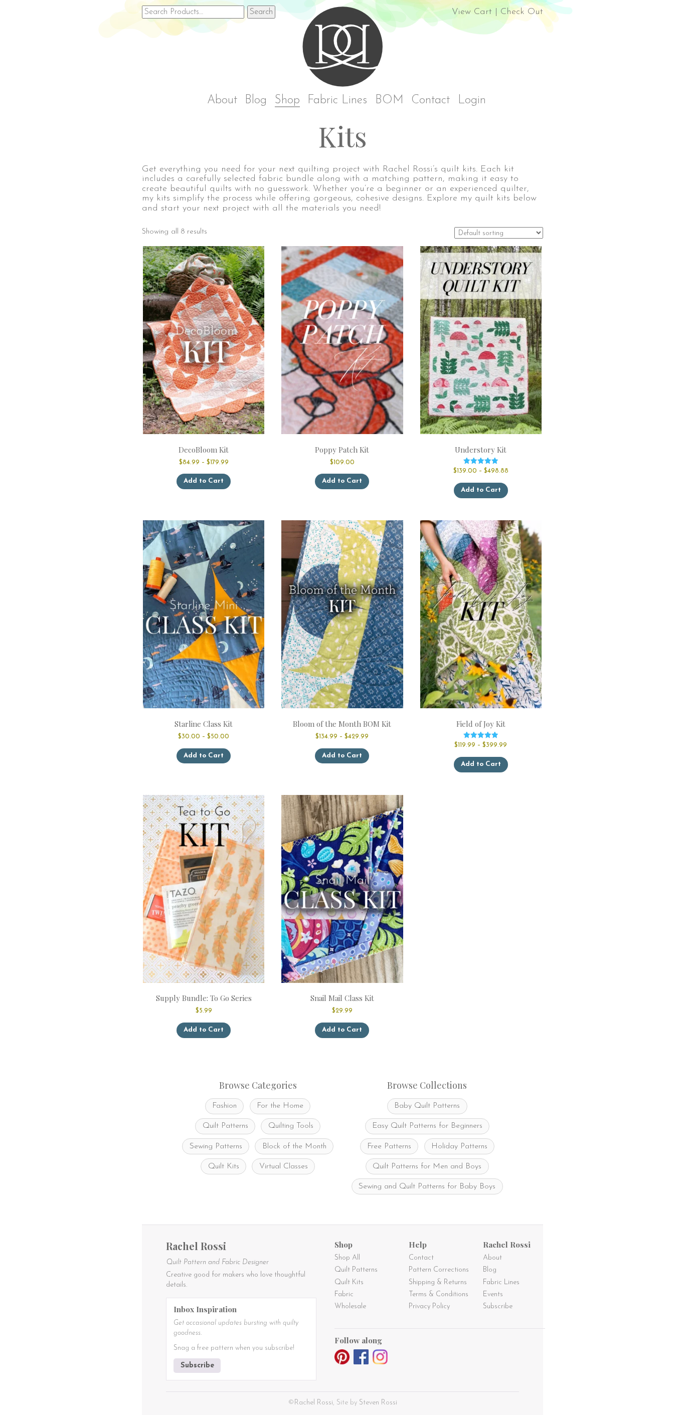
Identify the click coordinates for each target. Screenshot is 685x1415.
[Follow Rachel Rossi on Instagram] (380, 1358)
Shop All (347, 1258)
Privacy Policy (429, 1306)
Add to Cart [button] (342, 481)
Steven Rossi (378, 1402)
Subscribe (197, 1365)
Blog (256, 100)
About (222, 100)
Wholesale (350, 1306)
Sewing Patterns (216, 1146)
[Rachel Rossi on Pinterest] (342, 1358)
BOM (389, 100)
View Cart (472, 12)
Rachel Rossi (313, 1402)
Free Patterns (389, 1146)
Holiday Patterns (459, 1146)
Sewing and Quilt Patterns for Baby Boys (427, 1186)
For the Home (280, 1106)
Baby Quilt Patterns (427, 1106)
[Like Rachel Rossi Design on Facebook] (361, 1358)
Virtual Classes (283, 1166)
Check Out (521, 12)
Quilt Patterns (225, 1126)
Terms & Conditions (438, 1294)
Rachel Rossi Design (345, 49)
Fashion (224, 1106)
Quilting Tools (290, 1126)
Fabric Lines (337, 100)
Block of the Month (294, 1146)
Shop (287, 100)
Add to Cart (204, 481)
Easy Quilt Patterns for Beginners (427, 1126)
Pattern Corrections (439, 1270)
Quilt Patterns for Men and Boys (427, 1166)
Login (472, 100)
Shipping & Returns (438, 1282)
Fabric (344, 1294)
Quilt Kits (223, 1166)
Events (493, 1294)
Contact (430, 100)
